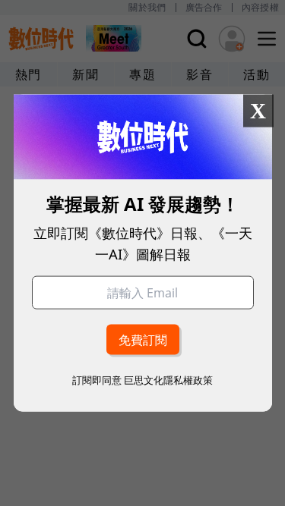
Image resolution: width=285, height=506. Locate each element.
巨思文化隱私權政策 (168, 380)
